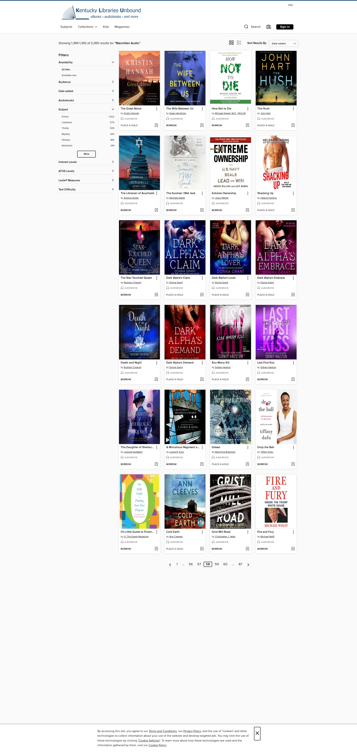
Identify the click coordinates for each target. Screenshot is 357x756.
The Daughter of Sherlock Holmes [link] (138, 447)
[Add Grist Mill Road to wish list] (247, 549)
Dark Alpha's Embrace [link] (271, 278)
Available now (69, 75)
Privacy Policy (192, 731)
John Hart (265, 113)
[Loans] (268, 27)
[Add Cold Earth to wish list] (202, 549)
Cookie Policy (157, 745)
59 (217, 564)
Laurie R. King (176, 452)
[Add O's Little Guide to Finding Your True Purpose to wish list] (156, 549)
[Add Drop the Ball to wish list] (293, 464)
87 (240, 564)
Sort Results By (256, 43)
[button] (252, 27)
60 (225, 564)
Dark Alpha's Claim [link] (178, 278)
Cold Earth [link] (173, 532)
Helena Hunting (268, 198)
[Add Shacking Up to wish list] (293, 210)
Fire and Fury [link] (265, 532)
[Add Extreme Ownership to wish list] (247, 210)
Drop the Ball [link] (265, 447)
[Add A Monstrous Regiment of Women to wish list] (202, 464)
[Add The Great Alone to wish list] (156, 125)
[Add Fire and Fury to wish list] (293, 549)
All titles (66, 69)
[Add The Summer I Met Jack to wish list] (202, 210)
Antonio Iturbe (131, 198)
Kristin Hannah (131, 113)
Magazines (122, 27)
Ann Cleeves (176, 536)
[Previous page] (170, 564)
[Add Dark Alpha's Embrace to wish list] (293, 295)
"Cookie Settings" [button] (149, 740)
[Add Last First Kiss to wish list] (293, 379)
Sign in (285, 27)
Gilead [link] (216, 447)
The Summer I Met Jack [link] (180, 193)
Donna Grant (176, 282)
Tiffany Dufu (266, 452)
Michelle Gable (177, 198)
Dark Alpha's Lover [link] (224, 278)
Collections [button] (86, 27)
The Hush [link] (263, 108)
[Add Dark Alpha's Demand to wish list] (202, 379)
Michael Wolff (267, 536)
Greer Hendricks (177, 113)
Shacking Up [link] (265, 193)
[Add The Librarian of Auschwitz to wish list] (156, 210)
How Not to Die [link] (221, 108)
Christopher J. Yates (225, 536)
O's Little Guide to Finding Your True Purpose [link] (138, 532)
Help (290, 5)
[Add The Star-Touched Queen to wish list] (156, 295)
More (86, 154)
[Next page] (248, 564)
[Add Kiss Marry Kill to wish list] (247, 379)
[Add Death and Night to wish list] (156, 379)
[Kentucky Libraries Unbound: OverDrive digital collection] (101, 13)
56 (191, 564)
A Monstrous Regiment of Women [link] (183, 447)
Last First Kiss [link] (265, 362)
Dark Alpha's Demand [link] (180, 362)
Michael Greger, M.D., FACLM (230, 113)
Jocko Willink (222, 198)
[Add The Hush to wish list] (293, 125)
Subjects (66, 27)
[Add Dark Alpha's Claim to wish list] (202, 295)
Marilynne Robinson (225, 452)
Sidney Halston (223, 367)
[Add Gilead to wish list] (247, 464)
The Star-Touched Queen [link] (136, 278)
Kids (106, 27)
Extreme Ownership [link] (224, 193)
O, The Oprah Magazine (136, 536)
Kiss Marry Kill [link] (220, 362)
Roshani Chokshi (132, 282)
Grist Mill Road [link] (221, 532)
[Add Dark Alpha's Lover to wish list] (247, 295)
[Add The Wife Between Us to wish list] (202, 125)
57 (199, 564)
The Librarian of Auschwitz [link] (137, 193)
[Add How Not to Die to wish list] (247, 125)
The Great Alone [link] (131, 108)
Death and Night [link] (131, 362)
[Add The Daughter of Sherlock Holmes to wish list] (156, 464)
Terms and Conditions (163, 731)
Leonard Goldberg (133, 452)
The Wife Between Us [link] (179, 108)
